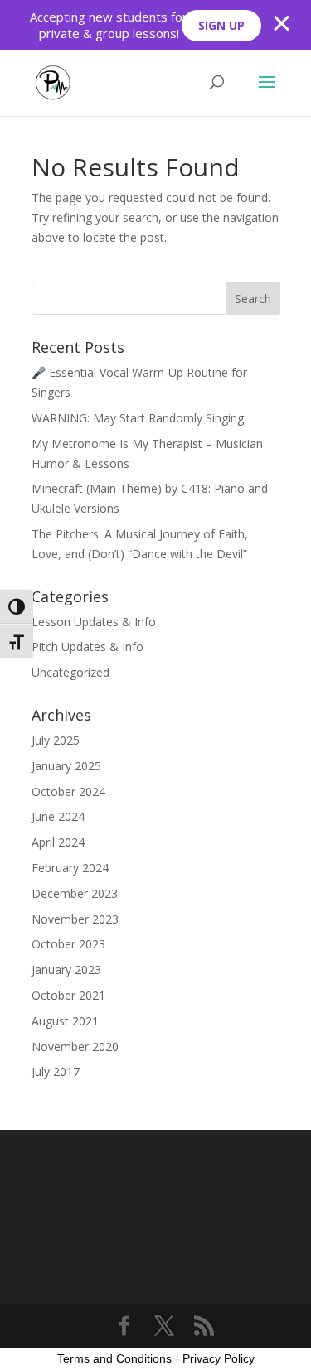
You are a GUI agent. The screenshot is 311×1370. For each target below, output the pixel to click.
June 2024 (58, 816)
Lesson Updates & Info (94, 622)
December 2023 (75, 893)
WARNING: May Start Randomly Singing (138, 418)
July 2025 (56, 740)
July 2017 (56, 1071)
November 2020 (75, 1046)
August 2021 (65, 1021)
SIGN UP (221, 25)
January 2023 (66, 969)
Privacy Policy (218, 1358)
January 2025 (66, 766)
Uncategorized (70, 672)
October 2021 (68, 995)
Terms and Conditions (114, 1358)
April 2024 (58, 842)
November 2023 (75, 919)
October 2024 (68, 791)
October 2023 (68, 944)
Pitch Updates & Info (87, 646)
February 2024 (70, 868)
